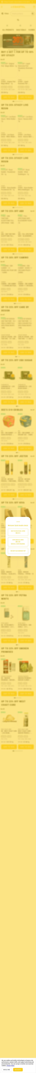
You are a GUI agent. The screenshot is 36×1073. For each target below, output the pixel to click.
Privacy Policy (10, 1065)
